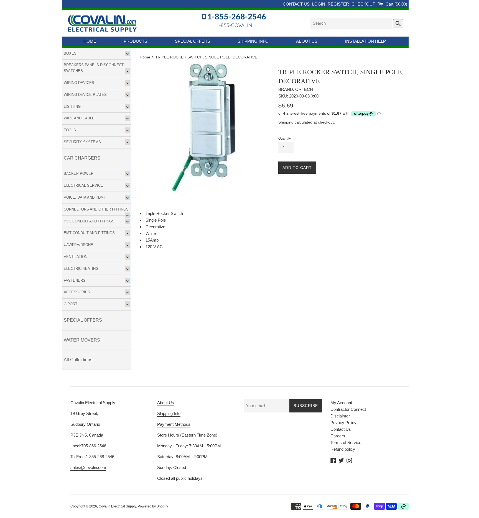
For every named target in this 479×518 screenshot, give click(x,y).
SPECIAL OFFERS (192, 41)
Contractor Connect (348, 409)
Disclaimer (340, 416)
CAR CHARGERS (82, 158)
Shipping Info (168, 413)
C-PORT (70, 304)
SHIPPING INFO (253, 41)
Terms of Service (345, 442)
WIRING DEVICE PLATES (85, 95)
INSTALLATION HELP (365, 41)
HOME (89, 41)
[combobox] (351, 23)
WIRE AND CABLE (79, 118)
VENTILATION (75, 257)
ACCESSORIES (77, 292)
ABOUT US (306, 41)
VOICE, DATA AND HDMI (84, 197)
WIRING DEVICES (79, 83)
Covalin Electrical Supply (117, 506)
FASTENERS (74, 280)
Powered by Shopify (153, 506)
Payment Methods (173, 424)
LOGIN (319, 4)
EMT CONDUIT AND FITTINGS (89, 233)
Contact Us (340, 429)
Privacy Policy (343, 422)
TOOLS (70, 130)
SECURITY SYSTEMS (82, 142)
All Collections (78, 359)
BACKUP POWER (78, 173)
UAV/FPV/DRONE (78, 245)
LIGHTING (72, 106)
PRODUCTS (135, 41)
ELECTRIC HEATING (81, 268)
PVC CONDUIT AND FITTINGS (89, 221)
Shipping (286, 122)
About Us (165, 402)
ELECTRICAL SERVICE (83, 185)
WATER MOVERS (82, 340)
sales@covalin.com (88, 467)
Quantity (284, 138)
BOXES (70, 53)
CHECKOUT (363, 4)
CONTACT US (297, 4)
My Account (341, 402)
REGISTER (339, 4)
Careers (337, 436)
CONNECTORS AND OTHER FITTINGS (96, 209)
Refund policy (342, 449)
